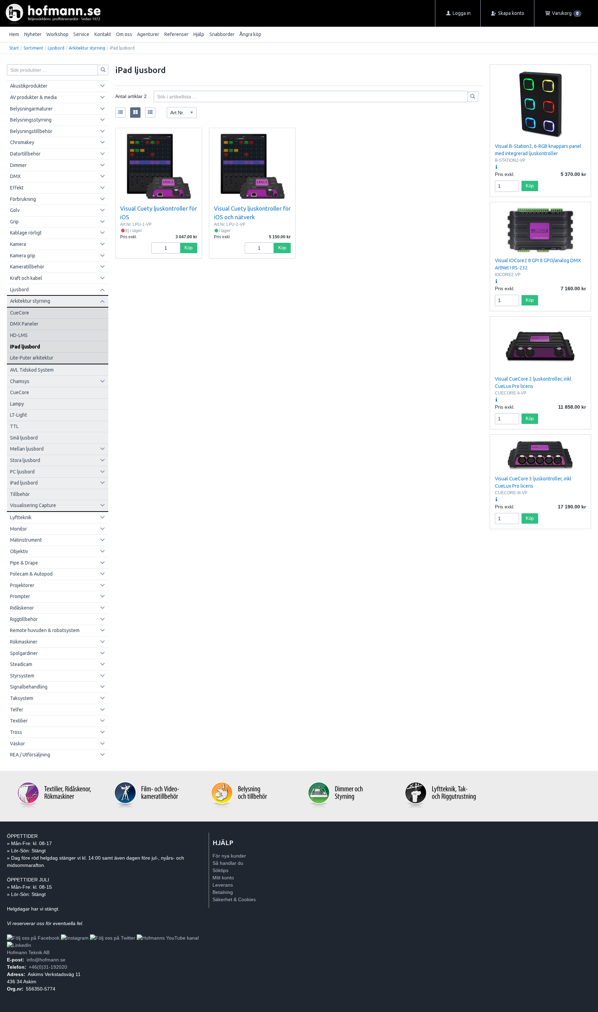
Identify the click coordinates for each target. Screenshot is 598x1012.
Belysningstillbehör (31, 131)
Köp (188, 247)
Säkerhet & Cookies (234, 899)
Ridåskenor (22, 608)
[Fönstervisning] (135, 112)
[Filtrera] (473, 96)
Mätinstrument (26, 540)
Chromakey (22, 142)
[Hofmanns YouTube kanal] (168, 938)
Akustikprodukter (28, 86)
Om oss (124, 34)
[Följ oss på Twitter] (112, 938)
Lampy (17, 404)
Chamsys (19, 381)
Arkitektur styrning (87, 48)
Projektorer (22, 585)
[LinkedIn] (19, 945)
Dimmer (18, 165)
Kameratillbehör (27, 266)
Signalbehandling (28, 687)
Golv (15, 210)
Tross (16, 732)
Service (81, 34)
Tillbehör (20, 494)
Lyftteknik (20, 517)
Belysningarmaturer (31, 109)
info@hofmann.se (46, 959)
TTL (14, 426)
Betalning (222, 892)
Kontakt (102, 34)
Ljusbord (56, 48)
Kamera (18, 244)
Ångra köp (250, 34)
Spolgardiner (24, 653)
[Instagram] (75, 938)
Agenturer (148, 34)
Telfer (16, 709)
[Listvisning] (120, 112)
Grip (14, 221)
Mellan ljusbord (27, 449)
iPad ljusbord (25, 346)
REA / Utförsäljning (30, 754)
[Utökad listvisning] (150, 112)
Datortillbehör (25, 154)
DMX (15, 176)
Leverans (222, 885)
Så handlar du (227, 863)
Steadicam (21, 664)
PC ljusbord (22, 471)
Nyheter (33, 34)
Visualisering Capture (33, 505)
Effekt (17, 187)
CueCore (19, 313)
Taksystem (21, 698)
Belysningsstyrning (31, 120)
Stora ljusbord (25, 460)
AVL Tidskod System (32, 370)
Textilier (19, 721)
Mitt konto (223, 877)
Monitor (18, 529)
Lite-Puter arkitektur (31, 358)
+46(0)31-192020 (48, 967)
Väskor (17, 743)
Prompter (20, 596)
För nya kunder (229, 856)
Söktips (220, 870)
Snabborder (222, 34)
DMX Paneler (24, 324)
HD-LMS (19, 335)
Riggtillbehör (24, 619)
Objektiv (19, 551)
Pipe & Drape (24, 563)
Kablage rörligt (26, 233)
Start (14, 48)
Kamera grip (22, 255)
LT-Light (18, 415)
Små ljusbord (24, 438)
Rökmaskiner (23, 642)
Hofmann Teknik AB (28, 952)
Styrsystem (22, 675)
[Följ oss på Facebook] (33, 938)
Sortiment (33, 48)
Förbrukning (23, 199)
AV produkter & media (33, 97)
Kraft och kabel (26, 278)
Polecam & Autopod (31, 574)
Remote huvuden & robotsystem (45, 630)
